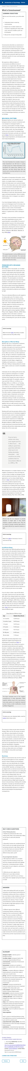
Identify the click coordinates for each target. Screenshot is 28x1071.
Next (23, 1061)
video (12, 332)
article (4, 718)
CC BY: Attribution (13, 1048)
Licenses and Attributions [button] (9, 1055)
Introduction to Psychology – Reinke (15, 2)
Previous (6, 1061)
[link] (7, 135)
